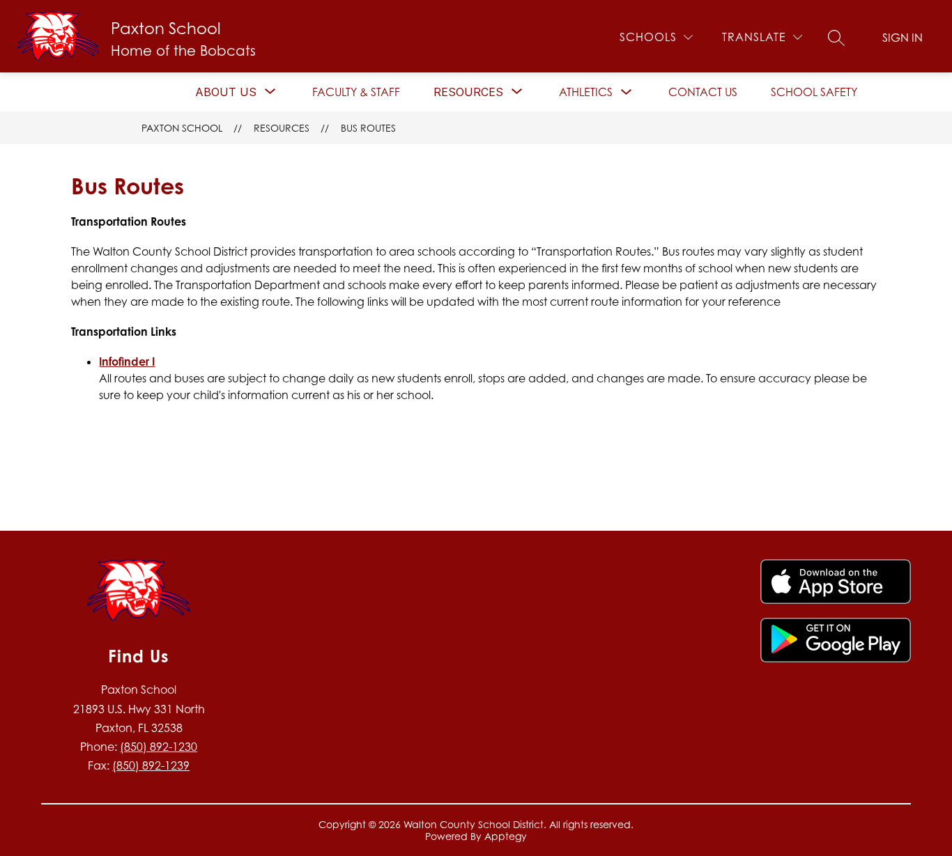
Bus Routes (368, 128)
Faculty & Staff (356, 92)
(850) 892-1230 (158, 747)
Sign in (902, 38)
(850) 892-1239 (151, 765)
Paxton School (181, 128)
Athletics (586, 92)
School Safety (814, 92)
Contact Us (702, 92)
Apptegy (505, 836)
